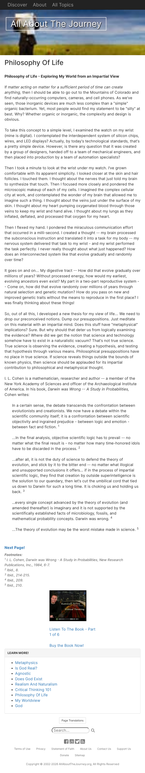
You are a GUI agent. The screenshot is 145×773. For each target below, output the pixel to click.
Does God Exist (28, 679)
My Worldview (27, 700)
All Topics (62, 5)
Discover (17, 5)
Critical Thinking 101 (33, 689)
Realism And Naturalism (36, 684)
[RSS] (82, 741)
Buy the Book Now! (66, 645)
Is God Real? (26, 668)
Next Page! (15, 547)
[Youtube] (71, 741)
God (18, 705)
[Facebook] (66, 741)
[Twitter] (77, 741)
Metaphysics (26, 662)
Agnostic (23, 673)
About (39, 5)
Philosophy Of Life (31, 695)
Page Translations (72, 720)
